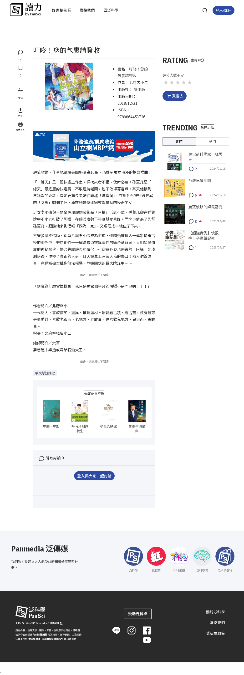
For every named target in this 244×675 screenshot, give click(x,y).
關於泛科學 (215, 612)
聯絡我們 (87, 10)
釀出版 (139, 89)
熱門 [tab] (212, 141)
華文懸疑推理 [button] (45, 373)
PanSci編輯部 (40, 634)
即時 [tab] (179, 141)
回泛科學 (111, 10)
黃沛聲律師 (34, 638)
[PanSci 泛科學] (26, 9)
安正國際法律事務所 (52, 638)
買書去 (177, 96)
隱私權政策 (215, 633)
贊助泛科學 (137, 613)
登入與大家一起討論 (94, 476)
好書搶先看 (61, 10)
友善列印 (20, 129)
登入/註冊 (223, 10)
